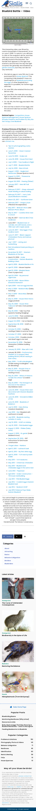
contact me (9, 141)
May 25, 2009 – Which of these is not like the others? (20, 377)
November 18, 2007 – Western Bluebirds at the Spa (19, 253)
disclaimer (5, 803)
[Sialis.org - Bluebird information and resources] (11, 3)
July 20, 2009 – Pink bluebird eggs (20, 425)
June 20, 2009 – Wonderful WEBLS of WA (20, 398)
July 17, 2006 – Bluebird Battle (19, 165)
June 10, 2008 (13, 316)
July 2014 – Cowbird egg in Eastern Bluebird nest (21, 483)
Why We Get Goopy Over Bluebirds (18, 120)
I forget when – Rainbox (17, 445)
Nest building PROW (18, 355)
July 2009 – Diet (14, 412)
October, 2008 (13, 337)
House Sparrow (22, 76)
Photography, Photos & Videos (10, 8)
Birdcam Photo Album (16, 210)
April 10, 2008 (12, 267)
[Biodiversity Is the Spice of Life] (18, 620)
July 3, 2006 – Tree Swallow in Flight (21, 162)
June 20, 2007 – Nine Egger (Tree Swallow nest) (20, 231)
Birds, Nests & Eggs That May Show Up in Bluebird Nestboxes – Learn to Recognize (17, 725)
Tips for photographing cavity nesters (19, 147)
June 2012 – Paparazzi (16, 471)
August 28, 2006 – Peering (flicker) (20, 181)
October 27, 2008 (14, 334)
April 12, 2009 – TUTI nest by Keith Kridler (20, 456)
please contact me (25, 776)
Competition (19, 115)
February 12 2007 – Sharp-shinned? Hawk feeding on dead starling (21, 190)
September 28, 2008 (15, 324)
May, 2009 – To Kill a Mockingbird (20, 361)
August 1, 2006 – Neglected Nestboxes (18, 172)
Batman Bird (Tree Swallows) (20, 219)
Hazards (4, 694)
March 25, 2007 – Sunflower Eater (20, 199)
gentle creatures (8, 67)
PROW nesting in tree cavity (20, 357)
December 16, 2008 (15, 342)
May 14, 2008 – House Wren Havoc (20, 299)
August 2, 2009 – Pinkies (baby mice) (19, 429)
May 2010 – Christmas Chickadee (20, 463)
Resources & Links (8, 722)
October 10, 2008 (14, 329)
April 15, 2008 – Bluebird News (19, 270)
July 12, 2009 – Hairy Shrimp (18, 407)
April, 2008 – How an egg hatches (20, 286)
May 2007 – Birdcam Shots (18, 208)
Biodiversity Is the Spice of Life (14, 635)
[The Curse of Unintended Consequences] (18, 588)
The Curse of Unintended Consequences (12, 604)
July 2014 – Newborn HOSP (18, 487)
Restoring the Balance (11, 666)
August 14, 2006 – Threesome (19, 176)
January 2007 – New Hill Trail (18, 184)
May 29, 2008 (13, 311)
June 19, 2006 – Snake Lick (17, 156)
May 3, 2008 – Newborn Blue (18, 289)
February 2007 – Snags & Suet (19, 203)
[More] (25, 536)
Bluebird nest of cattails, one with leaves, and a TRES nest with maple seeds (19, 225)
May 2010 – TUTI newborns (17, 460)
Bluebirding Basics (9, 716)
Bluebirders (5, 663)
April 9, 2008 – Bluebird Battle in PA (21, 264)
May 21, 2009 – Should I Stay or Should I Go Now (19, 369)
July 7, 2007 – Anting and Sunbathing (17, 243)
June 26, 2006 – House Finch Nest (20, 159)
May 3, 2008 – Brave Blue (17, 294)
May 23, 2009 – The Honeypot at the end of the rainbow (20, 384)
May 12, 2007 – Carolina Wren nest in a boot (20, 214)
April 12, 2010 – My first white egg (20, 451)
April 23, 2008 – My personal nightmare (18, 276)
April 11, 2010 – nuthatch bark (18, 448)
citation (19, 787)
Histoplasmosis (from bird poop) (15, 697)
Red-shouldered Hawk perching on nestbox (21, 248)
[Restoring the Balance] (18, 651)
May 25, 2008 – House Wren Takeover (18, 305)
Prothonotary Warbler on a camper (20, 353)
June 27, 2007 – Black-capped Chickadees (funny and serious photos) (19, 237)
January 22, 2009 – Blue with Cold (20, 349)
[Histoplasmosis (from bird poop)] (18, 682)
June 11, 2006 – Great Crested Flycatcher (19, 152)
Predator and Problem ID (17, 119)
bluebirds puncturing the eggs (18, 81)
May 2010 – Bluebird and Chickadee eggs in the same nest (21, 467)
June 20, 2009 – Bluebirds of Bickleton (18, 403)
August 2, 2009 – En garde (17, 433)
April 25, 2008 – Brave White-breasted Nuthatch (18, 281)
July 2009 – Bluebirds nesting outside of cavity (19, 418)
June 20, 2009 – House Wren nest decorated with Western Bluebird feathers (20, 392)
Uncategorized (6, 600)
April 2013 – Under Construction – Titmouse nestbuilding (20, 475)
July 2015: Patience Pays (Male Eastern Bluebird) (19, 491)
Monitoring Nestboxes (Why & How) (15, 719)
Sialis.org (10, 787)
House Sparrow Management (16, 116)
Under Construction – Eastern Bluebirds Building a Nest (20, 259)
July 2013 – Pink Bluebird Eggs (18, 479)
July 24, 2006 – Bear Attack (18, 168)
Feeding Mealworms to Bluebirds (14, 729)
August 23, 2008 (14, 321)
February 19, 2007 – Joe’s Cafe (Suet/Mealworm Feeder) (19, 195)
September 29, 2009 (15, 438)
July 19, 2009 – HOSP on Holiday (19, 422)
